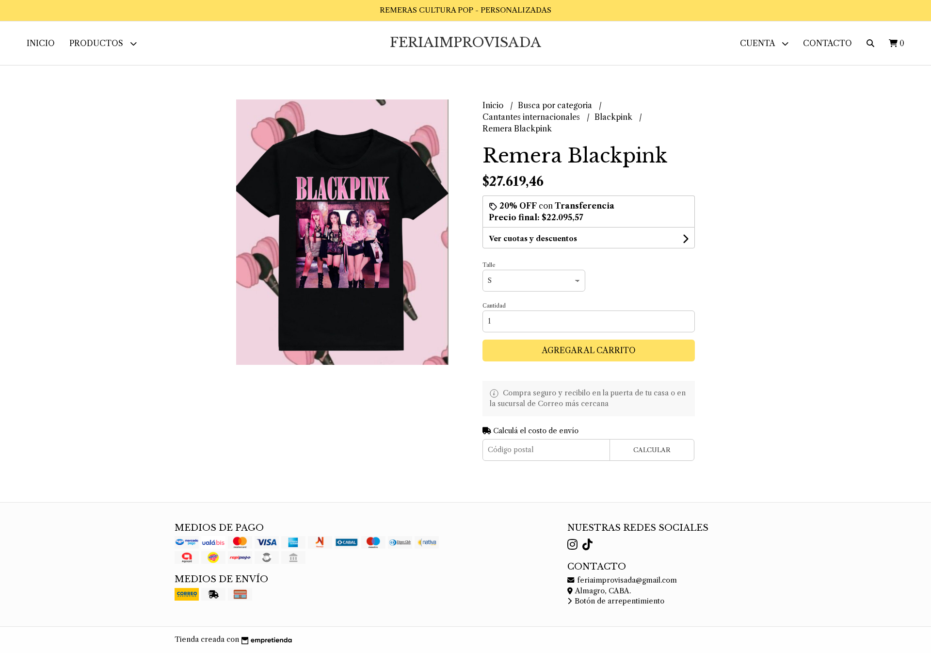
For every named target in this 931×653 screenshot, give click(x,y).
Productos (97, 43)
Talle (488, 264)
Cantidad (494, 305)
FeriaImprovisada (465, 42)
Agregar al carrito (589, 350)
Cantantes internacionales (532, 117)
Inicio (41, 43)
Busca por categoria (556, 105)
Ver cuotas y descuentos (533, 238)
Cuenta (758, 43)
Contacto (827, 43)
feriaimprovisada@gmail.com (626, 580)
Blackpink (614, 117)
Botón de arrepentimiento (618, 601)
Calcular (652, 450)
